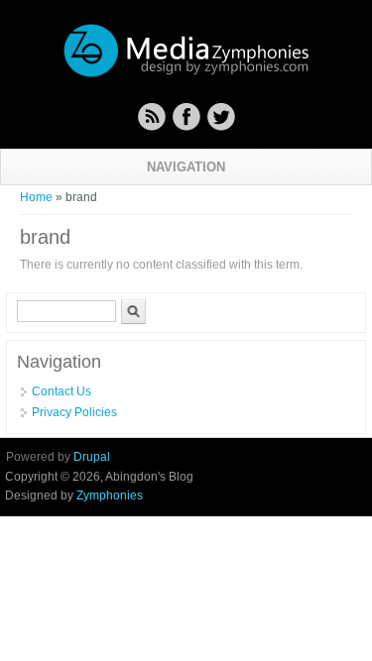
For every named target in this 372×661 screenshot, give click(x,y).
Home (36, 197)
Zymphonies (109, 495)
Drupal (91, 457)
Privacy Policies (74, 412)
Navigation (186, 167)
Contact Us (61, 391)
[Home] (186, 74)
